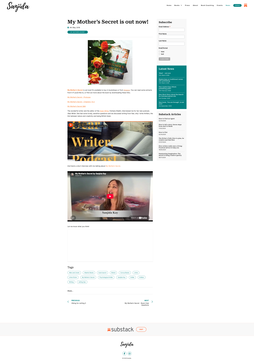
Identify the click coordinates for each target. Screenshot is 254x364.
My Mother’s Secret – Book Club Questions (137, 302)
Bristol (113, 272)
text (162, 54)
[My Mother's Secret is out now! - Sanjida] (18, 7)
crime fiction (73, 277)
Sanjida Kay (121, 277)
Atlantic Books (89, 272)
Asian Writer (104, 111)
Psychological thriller (106, 277)
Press (187, 5)
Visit (141, 329)
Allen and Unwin (74, 272)
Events (220, 5)
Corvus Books (124, 272)
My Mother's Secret (77, 32)
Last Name (162, 40)
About (195, 5)
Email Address (165, 27)
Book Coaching (207, 5)
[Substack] (245, 5)
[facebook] (125, 353)
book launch (102, 272)
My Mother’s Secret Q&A (76, 106)
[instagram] (130, 353)
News (228, 5)
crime (136, 272)
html (162, 52)
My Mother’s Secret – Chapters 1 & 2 (81, 102)
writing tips (82, 282)
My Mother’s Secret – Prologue (78, 97)
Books (177, 5)
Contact (237, 5)
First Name (163, 34)
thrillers (141, 277)
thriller (132, 277)
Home (169, 5)
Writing (71, 282)
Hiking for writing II (78, 301)
